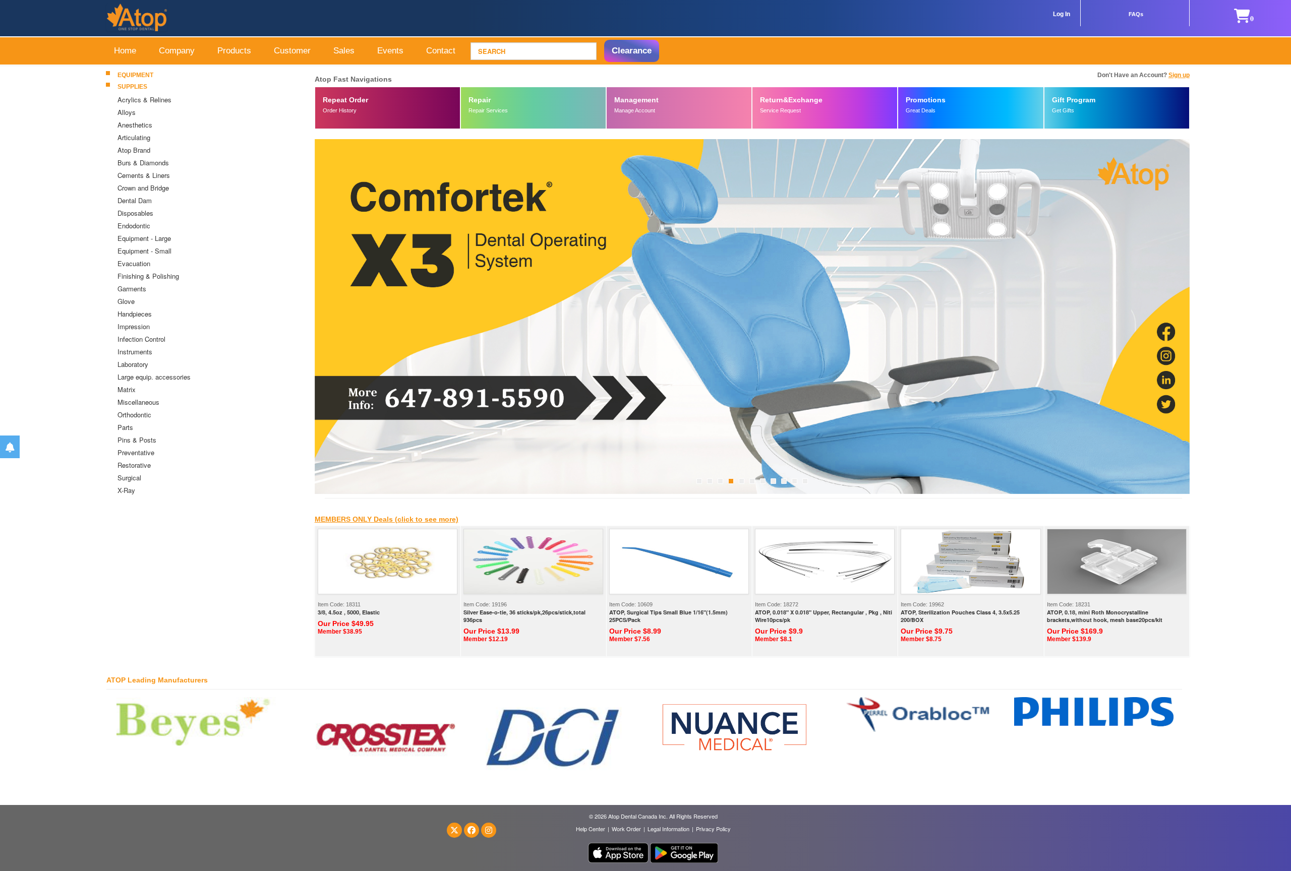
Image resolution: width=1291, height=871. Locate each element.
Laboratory (133, 364)
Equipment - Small (144, 251)
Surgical (129, 477)
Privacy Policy (713, 829)
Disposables (135, 213)
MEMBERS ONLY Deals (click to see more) (386, 519)
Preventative (136, 452)
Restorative (134, 465)
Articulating (134, 137)
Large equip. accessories (154, 377)
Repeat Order (345, 100)
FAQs (1136, 14)
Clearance (632, 50)
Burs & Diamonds (143, 162)
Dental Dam (135, 200)
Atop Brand (134, 150)
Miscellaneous (138, 402)
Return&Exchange (791, 100)
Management (636, 100)
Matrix (127, 389)
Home (125, 50)
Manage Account (634, 110)
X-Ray (126, 490)
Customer (292, 50)
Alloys (127, 112)
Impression (134, 326)
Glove (126, 301)
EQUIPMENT (135, 75)
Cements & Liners (144, 175)
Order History (340, 110)
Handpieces (135, 314)
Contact (440, 50)
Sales (344, 50)
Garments (132, 288)
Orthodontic (134, 414)
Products (234, 50)
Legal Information (668, 829)
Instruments (135, 351)
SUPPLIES (132, 87)
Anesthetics (135, 125)
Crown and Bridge (143, 188)
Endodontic (134, 225)
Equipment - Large (144, 238)
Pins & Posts (137, 440)
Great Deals (920, 110)
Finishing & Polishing (149, 276)
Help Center (590, 829)
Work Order (626, 829)
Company (177, 50)
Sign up (1179, 75)
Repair (479, 100)
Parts (125, 427)
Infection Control (141, 339)
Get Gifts (1063, 110)
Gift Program (1073, 100)
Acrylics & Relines (144, 99)
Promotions (926, 100)
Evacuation (135, 263)
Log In (1061, 14)
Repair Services (488, 110)
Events (390, 50)
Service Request (780, 110)
